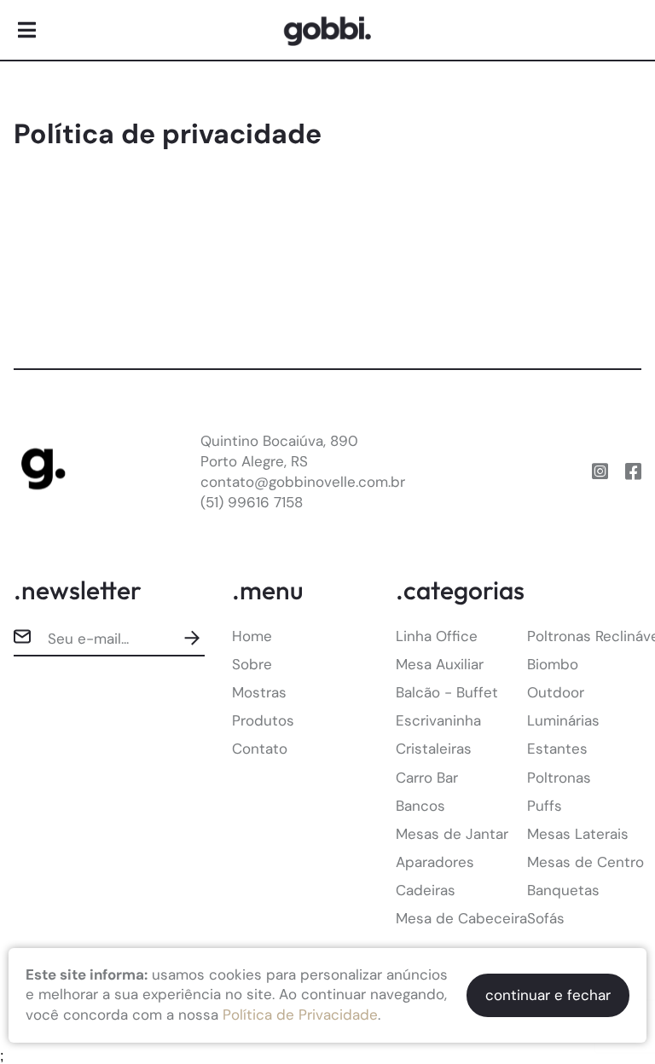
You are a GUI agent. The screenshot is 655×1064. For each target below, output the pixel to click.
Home (252, 636)
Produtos (263, 720)
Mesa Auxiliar (440, 664)
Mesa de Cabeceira (461, 918)
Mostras (259, 692)
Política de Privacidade (300, 1014)
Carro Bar (427, 777)
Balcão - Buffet (447, 692)
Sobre (252, 664)
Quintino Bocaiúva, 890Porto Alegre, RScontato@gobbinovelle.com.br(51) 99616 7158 (302, 471)
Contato (259, 748)
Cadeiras (425, 890)
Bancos (420, 805)
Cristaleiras (434, 748)
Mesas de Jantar (452, 833)
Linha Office (437, 636)
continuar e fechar (548, 995)
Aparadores (435, 862)
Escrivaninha (438, 720)
